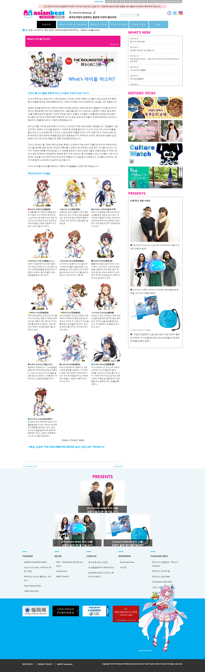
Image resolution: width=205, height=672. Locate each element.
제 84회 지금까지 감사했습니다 (142, 50)
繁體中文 (134, 1)
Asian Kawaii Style (32, 585)
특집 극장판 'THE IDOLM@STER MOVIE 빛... (62, 30)
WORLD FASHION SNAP (35, 562)
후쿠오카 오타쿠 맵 (161, 571)
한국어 (116, 1)
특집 (158, 24)
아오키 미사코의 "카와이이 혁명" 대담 (37, 569)
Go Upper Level (31, 466)
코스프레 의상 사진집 (98, 562)
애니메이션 (38, 30)
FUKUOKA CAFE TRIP (162, 581)
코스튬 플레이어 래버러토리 (101, 567)
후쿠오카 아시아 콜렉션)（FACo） (37, 578)
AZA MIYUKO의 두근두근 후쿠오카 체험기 (101, 574)
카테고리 (46, 24)
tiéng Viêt (162, 1)
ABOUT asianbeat (65, 664)
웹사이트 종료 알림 (137, 41)
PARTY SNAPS (62, 576)
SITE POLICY (27, 664)
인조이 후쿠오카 (119, 24)
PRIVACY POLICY (45, 664)
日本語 (109, 1)
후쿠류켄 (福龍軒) (137, 79)
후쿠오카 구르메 (98, 24)
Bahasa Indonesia (175, 1)
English (143, 1)
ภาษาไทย (152, 1)
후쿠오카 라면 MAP (161, 576)
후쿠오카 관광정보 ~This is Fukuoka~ (165, 564)
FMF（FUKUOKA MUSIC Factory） (69, 564)
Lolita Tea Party (31, 591)
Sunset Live (61, 571)
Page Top (119, 466)
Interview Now (127, 562)
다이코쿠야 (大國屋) (137, 70)
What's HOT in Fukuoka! (73, 24)
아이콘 (123, 567)
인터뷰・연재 (139, 24)
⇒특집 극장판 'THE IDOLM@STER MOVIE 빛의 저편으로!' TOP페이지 (66, 446)
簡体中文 (125, 1)
